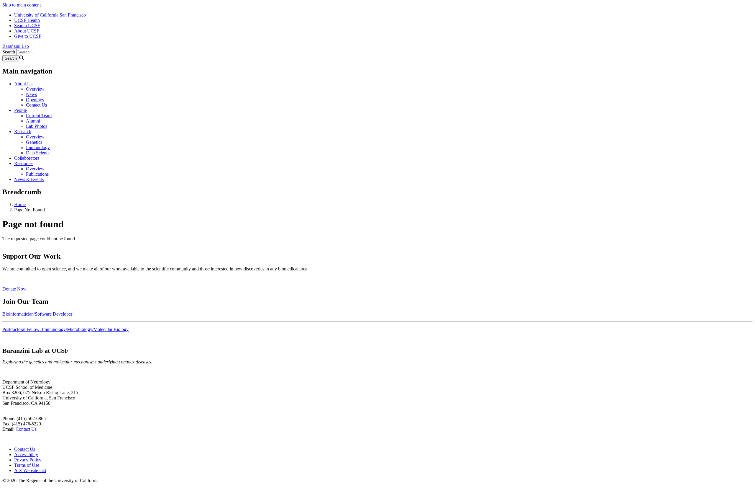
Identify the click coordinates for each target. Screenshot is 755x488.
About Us (23, 83)
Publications (37, 174)
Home (20, 204)
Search (8, 51)
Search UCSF (27, 25)
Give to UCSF (27, 36)
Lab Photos (36, 126)
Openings (35, 99)
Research (22, 131)
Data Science (38, 152)
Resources (23, 163)
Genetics (34, 142)
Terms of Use (26, 465)
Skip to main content (21, 4)
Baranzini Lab (15, 46)
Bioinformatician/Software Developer (37, 313)
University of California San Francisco (50, 14)
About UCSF (26, 30)
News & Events (29, 179)
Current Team (39, 115)
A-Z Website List (30, 470)
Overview (35, 89)
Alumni (33, 120)
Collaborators (26, 158)
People (20, 110)
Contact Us (36, 104)
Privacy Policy (27, 459)
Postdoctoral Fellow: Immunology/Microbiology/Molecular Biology (65, 329)
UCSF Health (27, 20)
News (31, 94)
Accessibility (26, 454)
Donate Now (15, 288)
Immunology (38, 147)
